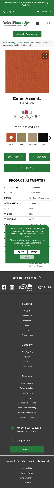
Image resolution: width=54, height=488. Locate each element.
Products (27, 42)
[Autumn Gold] (32, 137)
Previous (4, 136)
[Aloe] (21, 137)
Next (50, 136)
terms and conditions (23, 242)
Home (5, 42)
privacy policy (31, 240)
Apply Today (27, 5)
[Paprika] (11, 137)
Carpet (19, 42)
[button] (27, 34)
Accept (20, 252)
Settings (27, 257)
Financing (39, 157)
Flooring (12, 42)
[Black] (43, 137)
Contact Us (15, 157)
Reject (34, 252)
